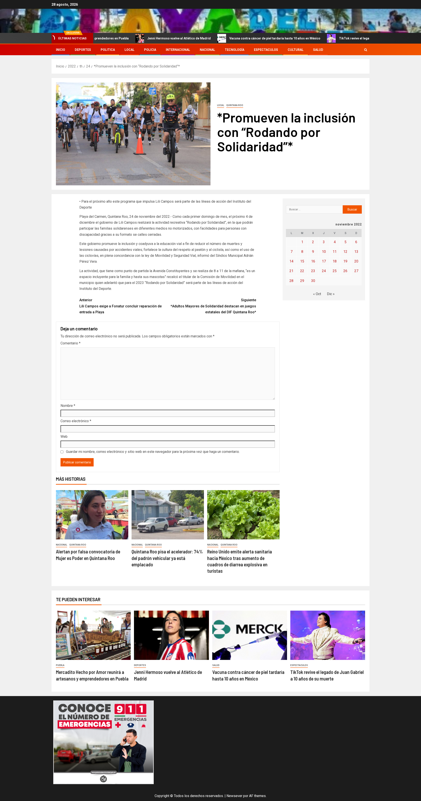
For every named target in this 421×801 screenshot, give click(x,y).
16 (313, 261)
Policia (150, 49)
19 (345, 261)
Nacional (207, 49)
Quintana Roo (234, 105)
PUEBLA (60, 665)
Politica (108, 49)
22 (302, 271)
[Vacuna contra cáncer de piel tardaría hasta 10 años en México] (249, 635)
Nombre (68, 406)
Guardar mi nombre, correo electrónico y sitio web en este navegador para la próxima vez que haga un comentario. (153, 452)
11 (335, 252)
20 (356, 261)
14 (291, 261)
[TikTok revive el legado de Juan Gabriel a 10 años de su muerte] (327, 635)
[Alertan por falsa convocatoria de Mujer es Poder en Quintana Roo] (92, 514)
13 (356, 252)
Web (64, 436)
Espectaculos (266, 49)
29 (302, 281)
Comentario (70, 343)
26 (345, 271)
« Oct (317, 294)
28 (291, 281)
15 (302, 261)
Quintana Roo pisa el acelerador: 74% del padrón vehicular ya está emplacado (167, 558)
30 (313, 281)
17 (324, 261)
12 (345, 252)
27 (356, 271)
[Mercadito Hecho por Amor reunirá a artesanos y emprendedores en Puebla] (93, 635)
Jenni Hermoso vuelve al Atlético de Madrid (145, 38)
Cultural (295, 49)
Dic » (331, 294)
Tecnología (234, 49)
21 (291, 271)
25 (335, 271)
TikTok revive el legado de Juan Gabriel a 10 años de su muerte (351, 38)
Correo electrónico (76, 421)
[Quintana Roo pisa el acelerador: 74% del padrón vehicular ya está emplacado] (168, 514)
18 (335, 261)
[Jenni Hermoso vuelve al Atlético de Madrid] (171, 635)
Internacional (178, 49)
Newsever (234, 796)
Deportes (83, 49)
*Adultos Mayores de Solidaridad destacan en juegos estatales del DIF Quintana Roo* (213, 306)
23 (313, 271)
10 (324, 252)
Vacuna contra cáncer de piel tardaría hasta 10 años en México (241, 38)
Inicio (60, 49)
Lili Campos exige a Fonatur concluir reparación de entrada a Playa (120, 306)
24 (324, 271)
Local (129, 49)
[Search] (365, 50)
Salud (318, 49)
